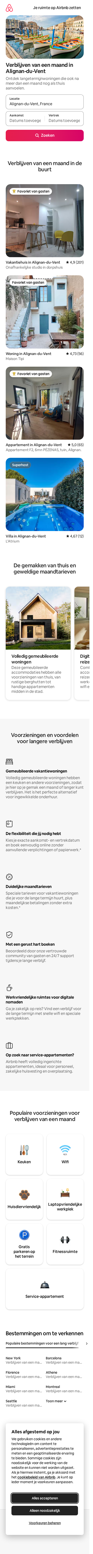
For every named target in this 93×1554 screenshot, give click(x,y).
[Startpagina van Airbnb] (9, 7)
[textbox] (25, 121)
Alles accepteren (45, 1498)
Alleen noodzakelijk (45, 1510)
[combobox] (45, 104)
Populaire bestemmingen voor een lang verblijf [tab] (42, 1343)
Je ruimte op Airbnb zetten (57, 7)
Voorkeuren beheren (45, 1523)
